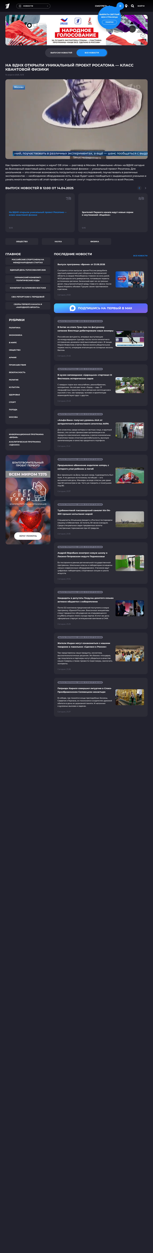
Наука (58, 241)
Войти (141, 6)
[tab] (61, 52)
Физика (94, 241)
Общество (22, 241)
